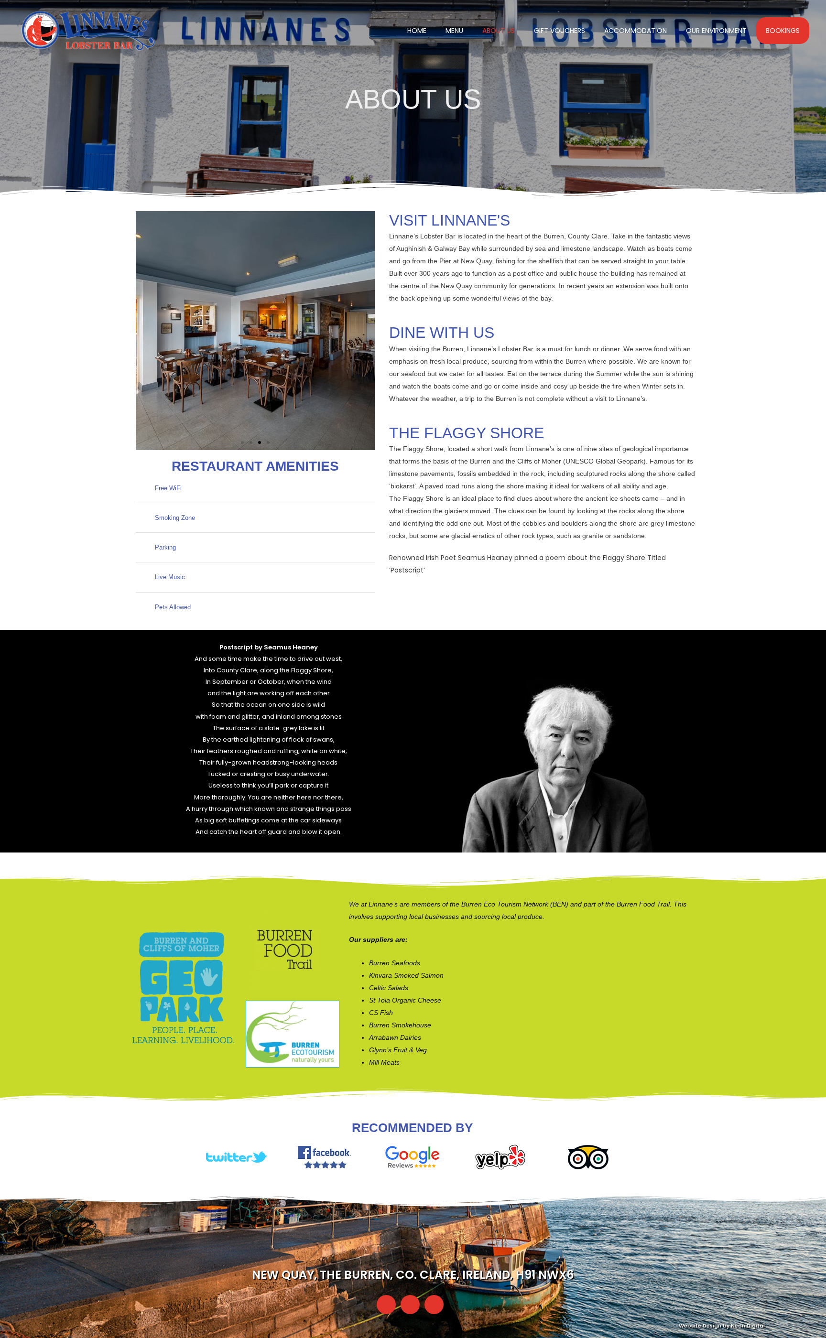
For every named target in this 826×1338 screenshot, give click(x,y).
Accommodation (635, 30)
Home (416, 30)
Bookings (783, 30)
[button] (145, 331)
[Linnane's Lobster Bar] (88, 30)
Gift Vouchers (559, 30)
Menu (454, 30)
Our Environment (716, 30)
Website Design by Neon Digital (722, 1325)
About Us (498, 30)
